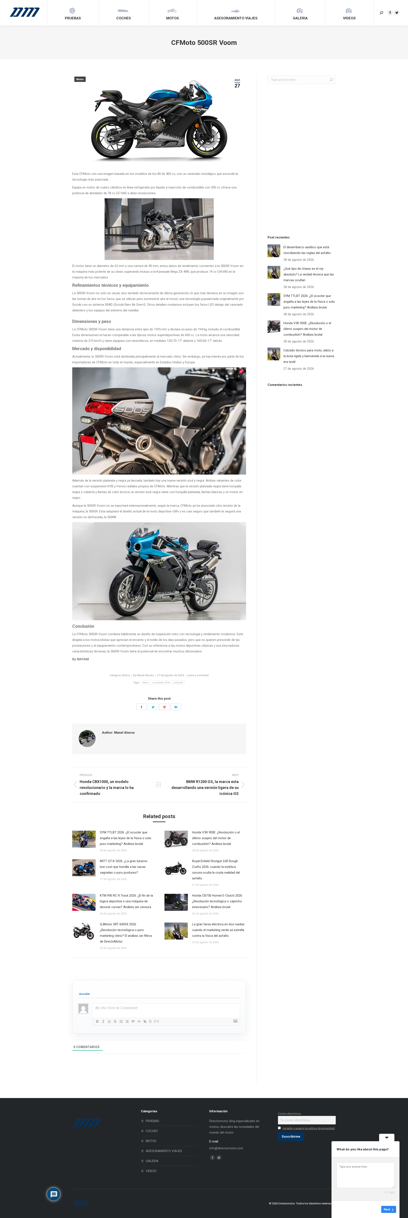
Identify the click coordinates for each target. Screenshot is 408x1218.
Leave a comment (198, 675)
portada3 (178, 682)
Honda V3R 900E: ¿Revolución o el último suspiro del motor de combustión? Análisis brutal (216, 838)
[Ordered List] (121, 1021)
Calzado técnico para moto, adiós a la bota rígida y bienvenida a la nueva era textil (308, 356)
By (143, 675)
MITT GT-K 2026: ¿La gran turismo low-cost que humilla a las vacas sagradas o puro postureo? (123, 866)
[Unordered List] (127, 1021)
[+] (156, 1021)
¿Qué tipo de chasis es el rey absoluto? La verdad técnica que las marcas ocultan (308, 274)
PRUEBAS (152, 1121)
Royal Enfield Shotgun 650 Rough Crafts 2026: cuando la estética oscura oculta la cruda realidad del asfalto (216, 869)
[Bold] (97, 1021)
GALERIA (152, 1161)
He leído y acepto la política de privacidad (309, 1128)
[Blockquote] (133, 1021)
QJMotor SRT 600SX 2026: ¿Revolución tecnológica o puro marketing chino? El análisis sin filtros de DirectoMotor (126, 932)
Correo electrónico (289, 1113)
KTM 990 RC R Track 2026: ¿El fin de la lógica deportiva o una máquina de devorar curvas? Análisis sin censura (126, 901)
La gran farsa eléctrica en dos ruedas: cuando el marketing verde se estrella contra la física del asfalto (218, 930)
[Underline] (109, 1021)
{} (150, 1021)
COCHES (152, 1131)
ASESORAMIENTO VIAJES (164, 1151)
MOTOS (151, 1141)
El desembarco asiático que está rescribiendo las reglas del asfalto (307, 250)
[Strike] (115, 1021)
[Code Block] (139, 1021)
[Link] (145, 1021)
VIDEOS (151, 1171)
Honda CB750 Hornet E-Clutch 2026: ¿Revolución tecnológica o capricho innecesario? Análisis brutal (217, 901)
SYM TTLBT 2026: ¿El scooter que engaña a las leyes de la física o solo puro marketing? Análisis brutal (125, 838)
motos (145, 682)
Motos (80, 79)
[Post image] (84, 839)
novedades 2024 (161, 682)
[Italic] (103, 1021)
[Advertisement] (299, 158)
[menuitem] (73, 13)
